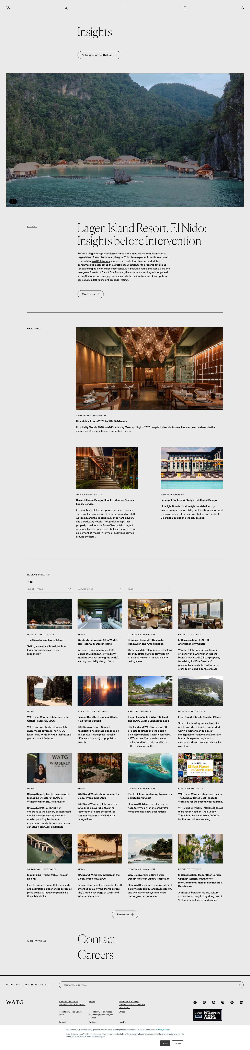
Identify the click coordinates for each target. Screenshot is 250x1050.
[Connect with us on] (195, 1002)
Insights (122, 1022)
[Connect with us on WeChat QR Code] (222, 1002)
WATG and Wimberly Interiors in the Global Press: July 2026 (48, 718)
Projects (92, 1022)
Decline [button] (178, 1043)
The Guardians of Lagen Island (45, 640)
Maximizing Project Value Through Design (47, 876)
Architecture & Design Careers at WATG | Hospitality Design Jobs (132, 1004)
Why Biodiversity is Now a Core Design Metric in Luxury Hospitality (148, 876)
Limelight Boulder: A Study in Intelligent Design (189, 500)
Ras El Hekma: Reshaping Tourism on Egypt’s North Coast (150, 795)
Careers (96, 954)
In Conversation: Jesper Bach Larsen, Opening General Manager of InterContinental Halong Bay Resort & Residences (200, 880)
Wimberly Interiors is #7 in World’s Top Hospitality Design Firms (98, 641)
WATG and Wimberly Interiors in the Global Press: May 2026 (99, 876)
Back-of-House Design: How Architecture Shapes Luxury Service (105, 502)
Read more (88, 294)
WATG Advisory (101, 261)
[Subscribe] (239, 985)
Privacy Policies (163, 1029)
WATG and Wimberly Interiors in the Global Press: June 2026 (99, 795)
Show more (122, 914)
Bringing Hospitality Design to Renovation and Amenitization (145, 641)
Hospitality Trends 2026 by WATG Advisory (101, 421)
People (92, 1001)
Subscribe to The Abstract (97, 55)
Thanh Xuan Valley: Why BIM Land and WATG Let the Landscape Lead (148, 718)
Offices (122, 1011)
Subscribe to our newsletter (27, 985)
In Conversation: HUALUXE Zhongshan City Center (194, 641)
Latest (32, 226)
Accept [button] (165, 1043)
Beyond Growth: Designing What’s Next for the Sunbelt (97, 718)
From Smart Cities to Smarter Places (199, 717)
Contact (98, 939)
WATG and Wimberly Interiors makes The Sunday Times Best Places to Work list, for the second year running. (200, 797)
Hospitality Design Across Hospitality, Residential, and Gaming (101, 1014)
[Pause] (125, 140)
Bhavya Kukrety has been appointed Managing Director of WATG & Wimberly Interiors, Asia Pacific (48, 797)
